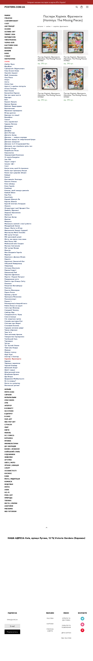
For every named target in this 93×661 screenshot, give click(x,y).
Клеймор (8, 188)
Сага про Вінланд (12, 308)
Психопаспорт (10, 299)
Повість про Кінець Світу (15, 281)
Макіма (8, 219)
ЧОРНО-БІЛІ (9, 42)
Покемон (8, 283)
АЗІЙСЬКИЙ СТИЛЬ (12, 451)
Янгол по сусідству (12, 383)
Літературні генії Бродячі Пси (17, 208)
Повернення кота (12, 279)
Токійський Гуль (11, 339)
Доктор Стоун (10, 148)
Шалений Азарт (11, 368)
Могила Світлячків (12, 246)
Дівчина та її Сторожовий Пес (17, 144)
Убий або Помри (11, 348)
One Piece (9, 77)
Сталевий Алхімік (12, 326)
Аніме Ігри (9, 84)
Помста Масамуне (12, 290)
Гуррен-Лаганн (11, 124)
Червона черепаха (12, 363)
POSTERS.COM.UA (15, 7)
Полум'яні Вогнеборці (13, 286)
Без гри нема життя (13, 95)
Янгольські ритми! (12, 385)
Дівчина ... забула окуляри (16, 137)
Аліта (7, 82)
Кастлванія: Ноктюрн (13, 179)
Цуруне (8, 361)
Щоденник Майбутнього (14, 379)
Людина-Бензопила (13, 213)
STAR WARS (9, 400)
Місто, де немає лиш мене (15, 239)
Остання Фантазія (12, 268)
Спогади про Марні (13, 323)
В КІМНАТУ (9, 408)
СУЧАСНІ (8, 424)
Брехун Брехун (11, 104)
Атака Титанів (10, 89)
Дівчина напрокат (12, 142)
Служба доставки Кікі (14, 321)
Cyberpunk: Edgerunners (14, 69)
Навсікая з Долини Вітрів (15, 257)
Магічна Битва (11, 217)
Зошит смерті (10, 162)
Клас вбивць (10, 184)
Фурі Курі (9, 354)
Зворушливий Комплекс (14, 155)
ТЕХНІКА (8, 500)
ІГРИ (6, 402)
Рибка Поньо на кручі (13, 306)
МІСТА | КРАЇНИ (11, 503)
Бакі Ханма (9, 91)
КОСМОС (8, 473)
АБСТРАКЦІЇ (9, 26)
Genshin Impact (11, 73)
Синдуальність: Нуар (13, 314)
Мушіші (8, 255)
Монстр (8, 250)
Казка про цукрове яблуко (15, 173)
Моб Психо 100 (11, 241)
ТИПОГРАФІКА (10, 39)
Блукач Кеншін (11, 102)
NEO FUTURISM (10, 511)
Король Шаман (11, 202)
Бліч (6, 100)
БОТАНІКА (9, 438)
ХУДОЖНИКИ (10, 454)
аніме (48, 26)
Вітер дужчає (10, 113)
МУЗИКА (8, 440)
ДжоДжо (8, 131)
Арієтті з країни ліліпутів (15, 86)
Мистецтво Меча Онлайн (15, 232)
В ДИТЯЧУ (9, 413)
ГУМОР (7, 56)
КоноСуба (9, 197)
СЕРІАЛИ (8, 394)
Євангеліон (9, 153)
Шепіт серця (10, 370)
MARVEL (8, 432)
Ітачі (7, 166)
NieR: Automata (11, 75)
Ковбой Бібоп (10, 193)
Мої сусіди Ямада (12, 248)
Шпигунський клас (12, 372)
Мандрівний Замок (12, 226)
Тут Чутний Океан (12, 345)
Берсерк (8, 97)
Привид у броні (11, 295)
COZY (7, 23)
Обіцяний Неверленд (13, 263)
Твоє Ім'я (8, 332)
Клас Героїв (9, 186)
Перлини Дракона (12, 275)
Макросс (8, 221)
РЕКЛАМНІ (9, 508)
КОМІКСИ (8, 481)
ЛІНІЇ (6, 427)
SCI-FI (7, 492)
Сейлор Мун (10, 312)
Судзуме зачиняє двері (14, 328)
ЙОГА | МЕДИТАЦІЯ (12, 478)
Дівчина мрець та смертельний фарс (20, 139)
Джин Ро (8, 128)
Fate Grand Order (12, 71)
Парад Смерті (10, 270)
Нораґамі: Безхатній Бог (15, 261)
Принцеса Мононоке (13, 297)
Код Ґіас (8, 195)
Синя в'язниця (10, 317)
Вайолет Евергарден (13, 106)
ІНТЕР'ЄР (8, 405)
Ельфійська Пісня (12, 151)
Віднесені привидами (13, 111)
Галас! (7, 120)
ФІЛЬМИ (8, 389)
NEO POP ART (10, 421)
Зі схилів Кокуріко (12, 157)
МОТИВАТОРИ (10, 37)
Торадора (9, 341)
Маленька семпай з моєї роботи (18, 224)
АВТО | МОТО (10, 462)
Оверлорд (9, 266)
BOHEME (8, 50)
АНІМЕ (7, 61)
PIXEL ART (9, 495)
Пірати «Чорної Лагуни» (15, 277)
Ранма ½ (8, 301)
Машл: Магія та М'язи (13, 228)
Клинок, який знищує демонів (17, 190)
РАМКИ (7, 15)
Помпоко (8, 288)
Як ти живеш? (10, 381)
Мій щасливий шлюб (13, 237)
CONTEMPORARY (11, 20)
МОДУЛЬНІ (9, 484)
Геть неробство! (11, 122)
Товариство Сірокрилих (14, 337)
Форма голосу (10, 352)
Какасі (7, 177)
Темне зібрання (11, 330)
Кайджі (7, 175)
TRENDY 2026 (10, 34)
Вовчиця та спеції (12, 115)
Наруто (8, 259)
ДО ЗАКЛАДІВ (10, 446)
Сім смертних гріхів (13, 319)
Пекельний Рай (11, 272)
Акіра (7, 80)
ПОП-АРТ (8, 419)
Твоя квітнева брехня (13, 334)
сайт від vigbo (9, 655)
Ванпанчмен (10, 108)
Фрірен (8, 350)
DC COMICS (9, 435)
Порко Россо (10, 292)
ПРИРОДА (8, 497)
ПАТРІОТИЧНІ (10, 58)
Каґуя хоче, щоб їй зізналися (16, 168)
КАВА (7, 476)
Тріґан (7, 343)
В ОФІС (8, 416)
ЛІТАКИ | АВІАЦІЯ (12, 465)
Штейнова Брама (12, 374)
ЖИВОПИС (9, 457)
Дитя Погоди (10, 133)
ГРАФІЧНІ (8, 18)
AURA (7, 489)
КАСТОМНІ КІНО (11, 45)
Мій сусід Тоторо (11, 235)
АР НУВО (8, 459)
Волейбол (8, 117)
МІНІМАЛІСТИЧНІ (11, 443)
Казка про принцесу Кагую (16, 171)
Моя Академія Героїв (13, 252)
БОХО (7, 53)
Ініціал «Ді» (9, 164)
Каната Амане (11, 181)
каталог (40, 26)
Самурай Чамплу (12, 310)
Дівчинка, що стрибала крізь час (18, 146)
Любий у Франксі (12, 210)
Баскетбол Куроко (12, 93)
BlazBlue (8, 66)
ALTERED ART (10, 31)
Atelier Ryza (10, 64)
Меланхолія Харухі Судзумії (16, 230)
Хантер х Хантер (12, 357)
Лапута (8, 206)
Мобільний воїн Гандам (14, 244)
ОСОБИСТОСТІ (11, 470)
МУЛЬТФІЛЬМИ (10, 397)
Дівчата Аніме (11, 135)
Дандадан (9, 126)
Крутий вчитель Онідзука (15, 204)
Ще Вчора (9, 377)
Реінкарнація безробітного (16, 303)
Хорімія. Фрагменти (13, 359)
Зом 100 (8, 159)
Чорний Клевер (11, 365)
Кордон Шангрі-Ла (12, 199)
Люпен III (8, 215)
